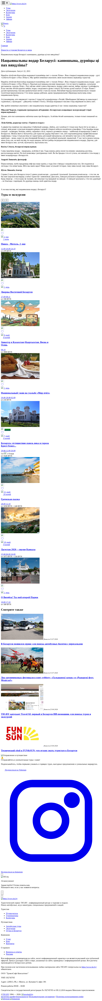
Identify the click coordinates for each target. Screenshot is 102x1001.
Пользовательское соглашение (42, 997)
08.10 (3, 350)
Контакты (10, 943)
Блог (8, 15)
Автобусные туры (13, 926)
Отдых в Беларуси (14, 931)
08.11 (8, 297)
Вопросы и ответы (14, 952)
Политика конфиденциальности (14, 997)
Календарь (10, 12)
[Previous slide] (2, 200)
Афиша (9, 19)
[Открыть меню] (5, 3)
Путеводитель (12, 913)
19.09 (3, 602)
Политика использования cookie (69, 997)
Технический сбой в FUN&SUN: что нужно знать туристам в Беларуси (39, 750)
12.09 (3, 249)
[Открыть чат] (2, 893)
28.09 (3, 504)
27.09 (3, 297)
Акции (9, 17)
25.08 (3, 554)
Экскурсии (10, 10)
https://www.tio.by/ (89, 967)
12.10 (8, 504)
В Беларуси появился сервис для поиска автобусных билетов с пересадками (42, 644)
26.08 (3, 398)
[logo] (18, 4)
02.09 (13, 398)
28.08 (8, 398)
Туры (8, 8)
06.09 (8, 554)
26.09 (8, 249)
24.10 (13, 249)
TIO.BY (5, 994)
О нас (8, 939)
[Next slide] (6, 200)
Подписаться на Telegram (15, 770)
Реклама (9, 954)
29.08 (3, 451)
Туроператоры (12, 916)
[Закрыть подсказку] (2, 874)
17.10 (8, 602)
